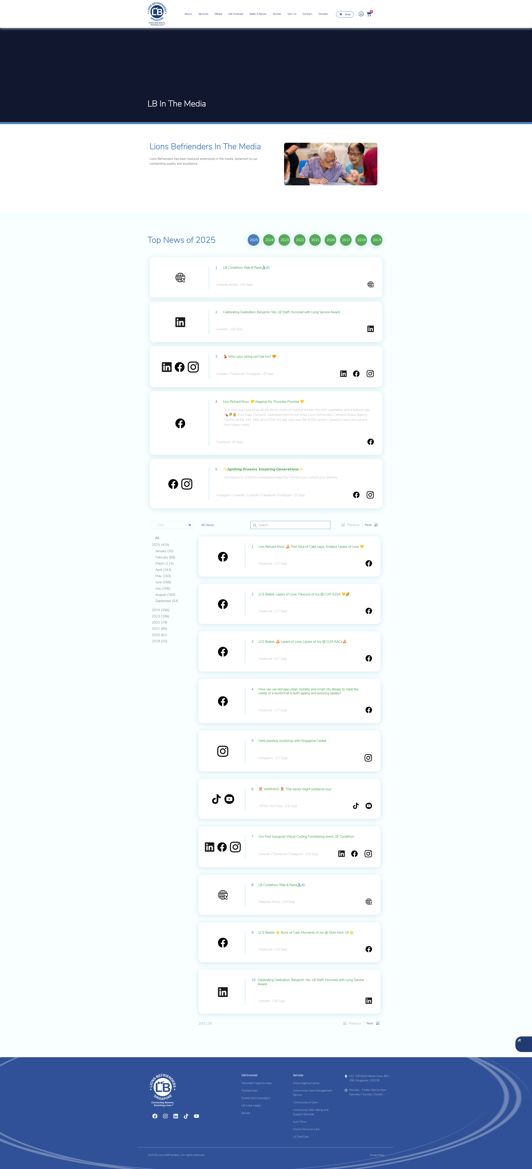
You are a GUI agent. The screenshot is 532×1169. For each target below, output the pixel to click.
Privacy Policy (377, 1155)
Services (203, 13)
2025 (254, 240)
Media (218, 13)
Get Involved (235, 13)
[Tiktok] (186, 1116)
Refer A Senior (258, 13)
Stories (277, 13)
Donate (323, 13)
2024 (269, 240)
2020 (331, 240)
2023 (285, 240)
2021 (315, 240)
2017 (346, 240)
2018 (361, 240)
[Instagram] (165, 1116)
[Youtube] (196, 1116)
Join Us (291, 13)
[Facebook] (155, 1116)
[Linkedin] (175, 1116)
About (188, 13)
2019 (377, 240)
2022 (300, 240)
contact (307, 13)
